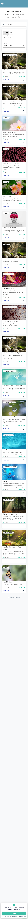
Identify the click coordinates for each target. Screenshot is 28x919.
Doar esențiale (5, 916)
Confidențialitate (22, 916)
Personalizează (13, 916)
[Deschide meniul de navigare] (25, 3)
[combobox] (14, 38)
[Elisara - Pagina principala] (3, 3)
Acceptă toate (14, 913)
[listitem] (14, 67)
